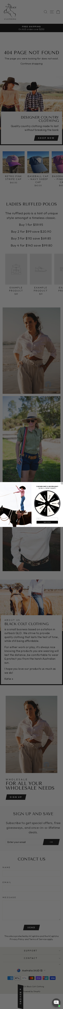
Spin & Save (47, 522)
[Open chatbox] (56, 1002)
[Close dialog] (62, 483)
